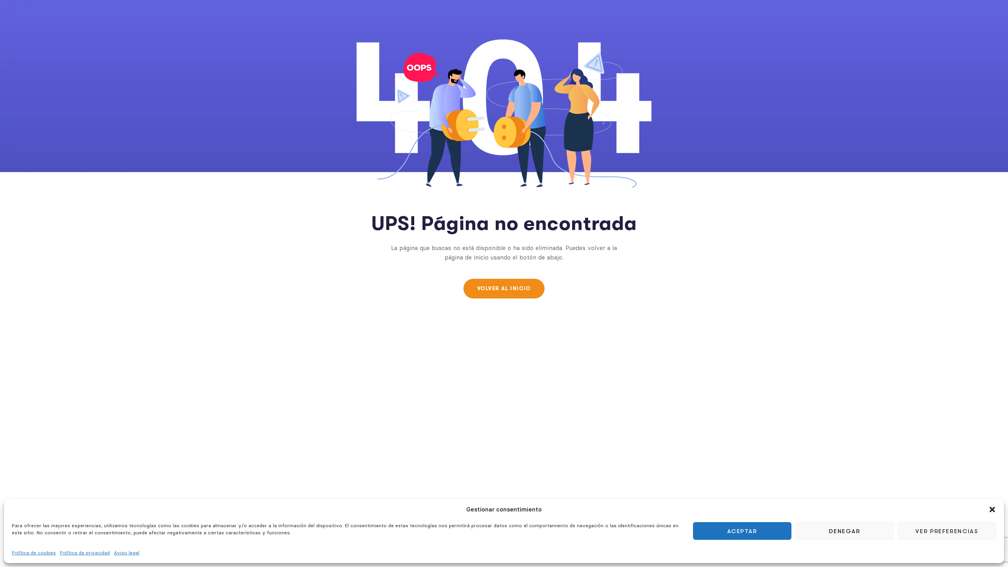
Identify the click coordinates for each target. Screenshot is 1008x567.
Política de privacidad (85, 553)
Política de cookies (34, 553)
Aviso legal (126, 553)
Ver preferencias (946, 531)
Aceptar (742, 531)
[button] (992, 509)
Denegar (844, 531)
